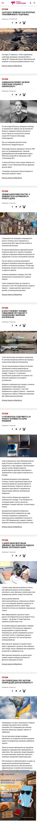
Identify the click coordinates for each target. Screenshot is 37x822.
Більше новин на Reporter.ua (12, 66)
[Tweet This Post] (16, 22)
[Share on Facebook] (12, 22)
